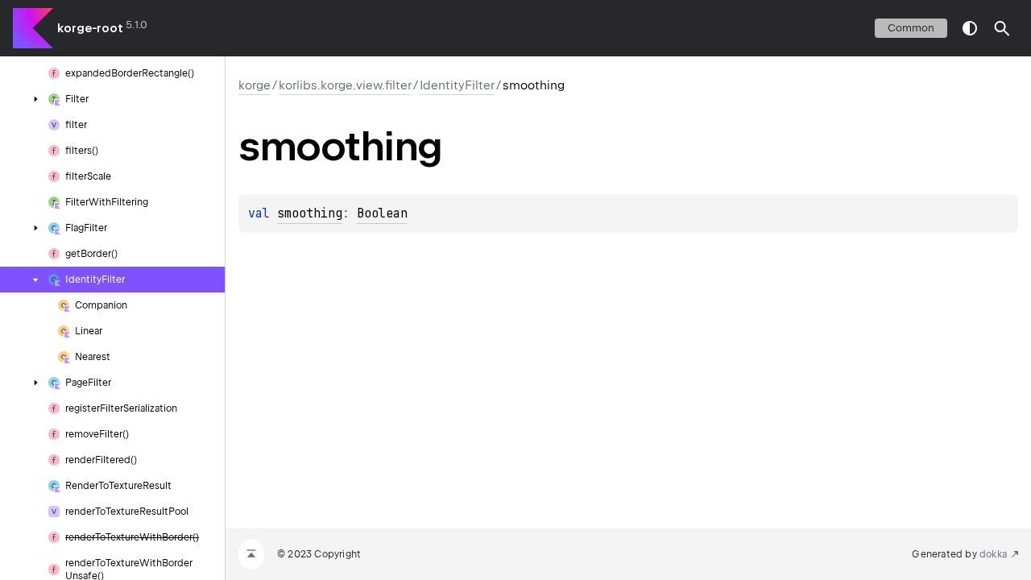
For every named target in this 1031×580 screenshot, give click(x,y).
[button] (1002, 28)
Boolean (382, 213)
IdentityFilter (457, 85)
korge (254, 85)
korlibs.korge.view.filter (345, 85)
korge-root (90, 28)
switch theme (970, 28)
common (911, 28)
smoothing (309, 213)
